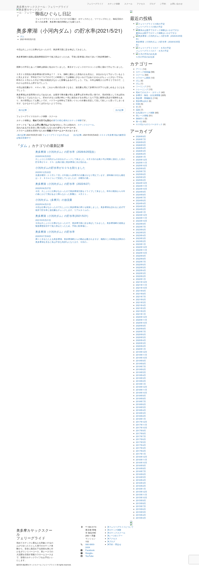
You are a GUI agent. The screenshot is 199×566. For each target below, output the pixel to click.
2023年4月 (141, 235)
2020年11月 (141, 319)
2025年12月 (141, 159)
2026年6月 (141, 142)
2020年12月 (141, 316)
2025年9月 (141, 168)
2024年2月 (141, 209)
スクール (128, 3)
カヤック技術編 (143, 71)
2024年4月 (141, 203)
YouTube (89, 555)
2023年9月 (141, 223)
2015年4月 (141, 514)
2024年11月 (141, 185)
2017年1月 (141, 453)
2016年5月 (141, 477)
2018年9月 (141, 395)
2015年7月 (141, 506)
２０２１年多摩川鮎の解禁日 (112, 134)
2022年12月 (141, 247)
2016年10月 (141, 462)
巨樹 (138, 103)
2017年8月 (141, 433)
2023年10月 (141, 220)
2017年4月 (141, 445)
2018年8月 (141, 398)
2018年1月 (141, 418)
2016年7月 (141, 471)
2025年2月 (141, 180)
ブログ (152, 3)
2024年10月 (141, 188)
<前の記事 (21, 134)
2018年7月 (141, 401)
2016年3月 (141, 482)
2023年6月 (141, 229)
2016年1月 (141, 488)
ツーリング (141, 86)
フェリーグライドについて (121, 526)
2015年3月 (141, 517)
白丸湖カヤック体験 (145, 112)
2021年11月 (141, 284)
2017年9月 (141, 430)
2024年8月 (141, 194)
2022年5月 (141, 267)
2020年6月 (141, 334)
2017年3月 (141, 447)
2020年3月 (141, 343)
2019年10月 (141, 357)
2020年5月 (141, 337)
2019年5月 (141, 372)
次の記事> (78, 134)
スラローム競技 (143, 77)
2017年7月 (141, 436)
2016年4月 (141, 479)
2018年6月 (141, 404)
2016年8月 (141, 468)
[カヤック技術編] (156, 11)
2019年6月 (141, 369)
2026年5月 (141, 145)
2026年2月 (141, 153)
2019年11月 (141, 354)
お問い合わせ (176, 3)
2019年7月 (141, 366)
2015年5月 (141, 512)
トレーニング (142, 89)
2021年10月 (141, 287)
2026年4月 (141, 147)
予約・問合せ (115, 544)
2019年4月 (141, 375)
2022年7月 (141, 261)
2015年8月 (141, 503)
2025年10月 (141, 165)
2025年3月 (141, 177)
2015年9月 (141, 500)
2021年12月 (141, 281)
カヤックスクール (86, 124)
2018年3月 (141, 413)
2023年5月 (141, 232)
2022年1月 (141, 279)
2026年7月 (141, 139)
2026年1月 (141, 156)
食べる (139, 121)
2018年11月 (141, 389)
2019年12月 (141, 351)
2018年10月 (141, 392)
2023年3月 (141, 238)
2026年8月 (141, 136)
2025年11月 (141, 162)
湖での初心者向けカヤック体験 (67, 120)
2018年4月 (141, 410)
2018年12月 (141, 386)
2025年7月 (141, 171)
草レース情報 (142, 115)
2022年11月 (141, 249)
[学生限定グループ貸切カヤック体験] (156, 522)
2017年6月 (141, 439)
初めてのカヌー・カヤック (148, 92)
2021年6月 (141, 299)
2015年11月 (141, 494)
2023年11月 (141, 217)
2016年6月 (141, 474)
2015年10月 (141, 497)
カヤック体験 (114, 3)
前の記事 (23, 109)
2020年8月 (141, 328)
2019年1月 (141, 383)
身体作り (140, 118)
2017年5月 (141, 442)
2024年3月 (141, 206)
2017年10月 (141, 427)
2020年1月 (141, 348)
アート (139, 68)
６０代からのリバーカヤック (149, 124)
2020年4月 (141, 340)
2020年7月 (141, 331)
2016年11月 (141, 459)
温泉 (138, 109)
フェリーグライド (95, 3)
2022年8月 (141, 258)
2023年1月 (141, 244)
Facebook (90, 550)
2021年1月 (141, 313)
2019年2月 (141, 380)
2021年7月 (141, 296)
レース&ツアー (116, 535)
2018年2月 (141, 415)
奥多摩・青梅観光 (144, 98)
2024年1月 (141, 212)
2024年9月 (141, 191)
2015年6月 (141, 509)
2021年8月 (141, 293)
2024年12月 (141, 182)
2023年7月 (141, 226)
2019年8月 (141, 363)
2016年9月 (141, 465)
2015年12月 (141, 491)
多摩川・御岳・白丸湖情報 (148, 95)
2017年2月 (141, 450)
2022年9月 (141, 255)
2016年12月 (141, 456)
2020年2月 (141, 346)
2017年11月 (141, 424)
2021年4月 (141, 305)
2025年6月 (141, 174)
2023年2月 (141, 241)
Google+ (89, 553)
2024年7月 (141, 197)
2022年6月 (141, 264)
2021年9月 (141, 290)
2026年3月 (141, 150)
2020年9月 (141, 325)
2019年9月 (141, 360)
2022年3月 (141, 273)
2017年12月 (141, 421)
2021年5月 (141, 302)
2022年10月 (141, 252)
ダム (22, 36)
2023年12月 (141, 214)
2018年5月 (141, 407)
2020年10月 (141, 322)
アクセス (141, 3)
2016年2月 (141, 485)
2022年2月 (141, 276)
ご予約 (163, 3)
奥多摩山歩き (142, 100)
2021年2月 (141, 311)
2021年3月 (141, 308)
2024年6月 (141, 200)
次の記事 (119, 109)
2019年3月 (141, 378)
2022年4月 (141, 270)
